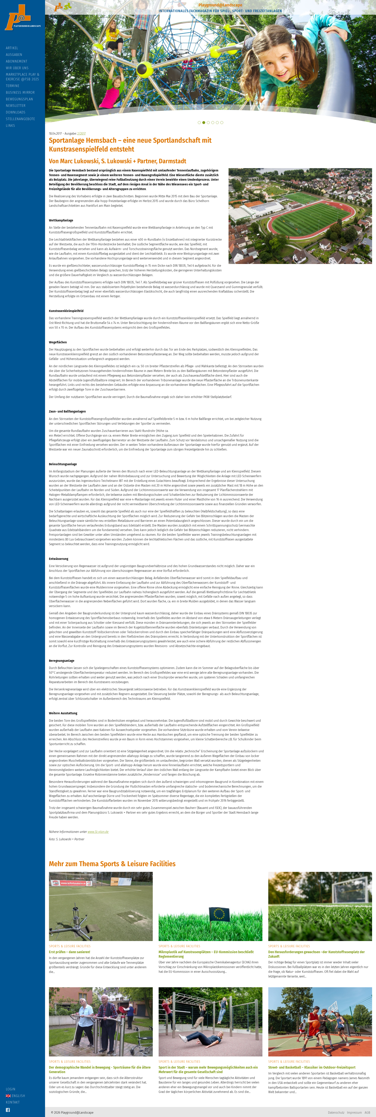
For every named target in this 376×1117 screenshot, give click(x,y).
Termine (12, 86)
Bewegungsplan (19, 99)
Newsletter (15, 105)
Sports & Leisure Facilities (70, 946)
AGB (367, 1113)
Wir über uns (17, 68)
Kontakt (13, 1102)
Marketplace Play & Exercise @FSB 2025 (23, 76)
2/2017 (81, 133)
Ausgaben (14, 55)
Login (10, 1089)
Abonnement (16, 61)
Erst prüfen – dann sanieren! (69, 952)
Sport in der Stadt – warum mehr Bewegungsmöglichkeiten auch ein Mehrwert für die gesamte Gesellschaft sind (208, 1069)
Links (10, 125)
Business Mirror (20, 92)
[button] (199, 122)
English (18, 1096)
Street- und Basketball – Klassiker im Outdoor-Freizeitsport (311, 1067)
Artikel (12, 48)
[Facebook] (8, 1110)
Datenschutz (336, 1113)
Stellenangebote (20, 119)
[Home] (22, 23)
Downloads (15, 112)
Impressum (354, 1113)
